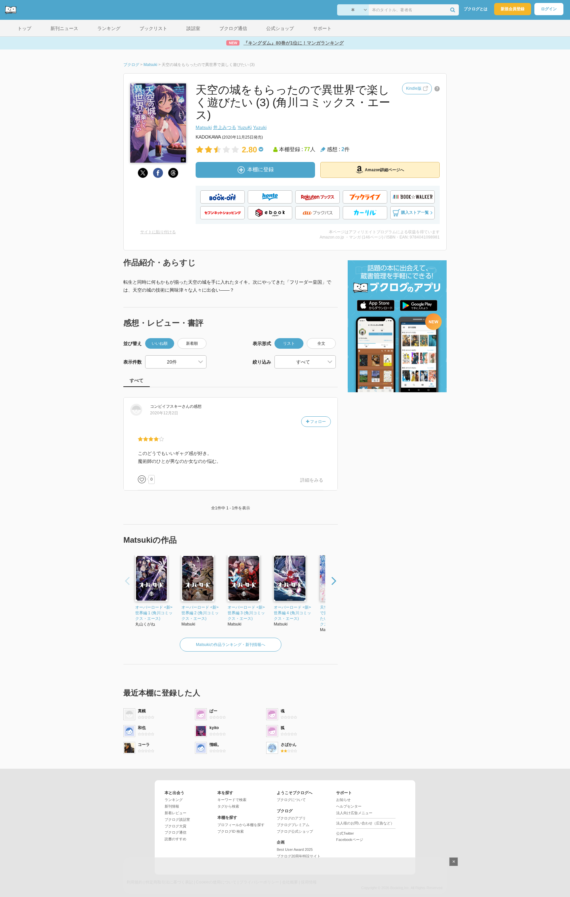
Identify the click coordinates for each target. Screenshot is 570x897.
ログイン (549, 9)
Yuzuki (260, 127)
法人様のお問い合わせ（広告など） (365, 823)
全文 (321, 343)
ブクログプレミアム (293, 825)
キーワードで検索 (231, 800)
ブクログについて (291, 800)
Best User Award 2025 (295, 849)
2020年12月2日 (164, 413)
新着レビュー (175, 813)
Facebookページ (349, 840)
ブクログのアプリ (291, 818)
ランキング (174, 800)
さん (170, 406)
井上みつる (224, 127)
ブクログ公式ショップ (295, 831)
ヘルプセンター (349, 806)
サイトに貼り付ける (158, 232)
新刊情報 (172, 806)
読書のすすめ (175, 839)
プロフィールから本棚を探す (241, 825)
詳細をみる (311, 480)
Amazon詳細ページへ (384, 170)
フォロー (317, 421)
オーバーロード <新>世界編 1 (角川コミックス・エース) (154, 613)
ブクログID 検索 (230, 831)
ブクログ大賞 (175, 826)
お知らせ (343, 800)
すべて (136, 380)
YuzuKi (245, 127)
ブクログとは (476, 9)
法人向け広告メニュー (354, 813)
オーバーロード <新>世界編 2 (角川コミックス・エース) (200, 613)
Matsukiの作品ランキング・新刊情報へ (230, 644)
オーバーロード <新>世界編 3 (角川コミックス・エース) (246, 613)
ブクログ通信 (175, 832)
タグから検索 (228, 806)
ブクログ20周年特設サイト (299, 856)
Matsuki (204, 127)
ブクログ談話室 (177, 819)
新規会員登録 (512, 9)
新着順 (192, 343)
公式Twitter (345, 833)
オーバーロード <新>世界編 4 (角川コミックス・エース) (292, 613)
